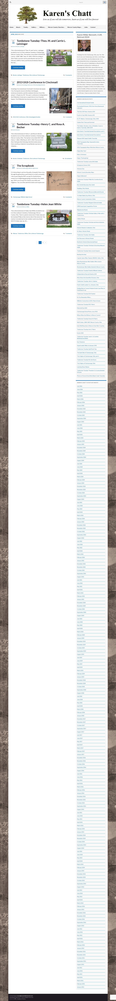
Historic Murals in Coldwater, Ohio (86, 227)
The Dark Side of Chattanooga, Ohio (86, 352)
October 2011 (81, 958)
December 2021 (81, 564)
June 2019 (80, 660)
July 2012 (79, 929)
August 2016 (80, 770)
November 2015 (81, 799)
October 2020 (81, 609)
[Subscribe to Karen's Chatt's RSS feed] (10, 2)
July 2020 (79, 618)
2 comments (68, 117)
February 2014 (81, 867)
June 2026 (80, 389)
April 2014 (80, 861)
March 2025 (80, 438)
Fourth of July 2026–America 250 (86, 115)
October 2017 (81, 725)
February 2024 (81, 480)
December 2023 (81, 486)
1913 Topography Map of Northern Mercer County (90, 147)
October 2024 (81, 454)
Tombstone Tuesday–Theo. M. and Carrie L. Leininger (41, 42)
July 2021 (79, 580)
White (27, 206)
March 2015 (80, 825)
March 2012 (80, 942)
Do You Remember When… (84, 297)
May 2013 (79, 896)
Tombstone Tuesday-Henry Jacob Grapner (88, 251)
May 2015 (79, 819)
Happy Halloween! (82, 176)
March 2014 (80, 864)
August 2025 (80, 421)
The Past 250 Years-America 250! (86, 111)
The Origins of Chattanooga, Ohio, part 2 (88, 356)
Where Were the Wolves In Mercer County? (89, 315)
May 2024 (79, 470)
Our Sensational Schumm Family (85, 102)
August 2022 (80, 538)
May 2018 (79, 702)
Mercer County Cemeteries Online (86, 199)
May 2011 (79, 974)
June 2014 (80, 854)
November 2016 (81, 761)
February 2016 (81, 790)
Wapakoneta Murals (82, 210)
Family (26, 27)
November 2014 (81, 838)
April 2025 (80, 434)
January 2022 (80, 560)
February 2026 (81, 402)
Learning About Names (83, 367)
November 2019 (81, 644)
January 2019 (80, 677)
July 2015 (79, 812)
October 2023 (81, 492)
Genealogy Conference (27, 85)
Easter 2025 (80, 333)
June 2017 (80, 738)
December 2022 (81, 525)
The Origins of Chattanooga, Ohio (86, 363)
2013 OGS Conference (19, 117)
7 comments (68, 233)
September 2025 (81, 418)
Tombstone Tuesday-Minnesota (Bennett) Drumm (90, 192)
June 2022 (80, 544)
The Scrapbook (25, 165)
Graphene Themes (21, 999)
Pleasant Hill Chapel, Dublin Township (87, 138)
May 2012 (79, 935)
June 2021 (80, 583)
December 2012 (81, 912)
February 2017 (81, 751)
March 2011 (80, 980)
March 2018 (80, 709)
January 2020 (80, 638)
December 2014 (81, 835)
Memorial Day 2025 (82, 308)
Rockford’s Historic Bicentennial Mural (87, 242)
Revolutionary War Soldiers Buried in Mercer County (91, 267)
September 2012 (81, 922)
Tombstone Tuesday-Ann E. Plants (86, 329)
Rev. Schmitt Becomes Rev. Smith (86, 185)
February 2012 (81, 945)
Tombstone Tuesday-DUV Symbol (86, 293)
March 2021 (80, 593)
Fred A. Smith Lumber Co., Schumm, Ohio (88, 284)
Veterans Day (80, 168)
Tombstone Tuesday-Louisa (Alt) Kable (87, 161)
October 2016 (81, 764)
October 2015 (81, 803)
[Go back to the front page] (58, 15)
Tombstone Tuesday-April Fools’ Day (87, 349)
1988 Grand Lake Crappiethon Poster (87, 206)
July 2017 (79, 735)
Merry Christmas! (81, 154)
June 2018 (80, 699)
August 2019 (80, 654)
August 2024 (80, 460)
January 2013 (80, 909)
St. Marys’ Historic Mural (83, 231)
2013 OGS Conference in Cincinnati (37, 82)
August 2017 (80, 732)
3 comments (68, 75)
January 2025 (80, 444)
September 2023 (81, 496)
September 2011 (81, 961)
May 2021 (79, 586)
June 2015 (80, 816)
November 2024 (81, 450)
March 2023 (80, 515)
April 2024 (80, 473)
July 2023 (79, 502)
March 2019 (80, 670)
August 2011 (80, 964)
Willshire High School (33, 168)
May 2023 (79, 509)
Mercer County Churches (56, 27)
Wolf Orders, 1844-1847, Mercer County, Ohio (89, 322)
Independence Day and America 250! (87, 274)
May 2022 (79, 547)
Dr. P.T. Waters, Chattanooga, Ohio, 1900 (88, 118)
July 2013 (79, 890)
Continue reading (18, 67)
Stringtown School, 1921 (83, 165)
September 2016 (81, 767)
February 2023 (81, 518)
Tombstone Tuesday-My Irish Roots (86, 359)
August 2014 (80, 848)
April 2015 (80, 822)
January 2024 (80, 483)
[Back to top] (112, 991)
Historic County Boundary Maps (85, 172)
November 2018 (81, 683)
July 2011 (79, 967)
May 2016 (79, 780)
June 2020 (80, 622)
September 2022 (81, 534)
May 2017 (79, 741)
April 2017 (80, 744)
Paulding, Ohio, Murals (83, 188)
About (18, 27)
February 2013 (81, 906)
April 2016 (80, 783)
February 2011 (81, 984)
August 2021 (80, 576)
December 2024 (81, 447)
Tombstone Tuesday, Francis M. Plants (87, 318)
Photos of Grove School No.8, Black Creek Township (91, 376)
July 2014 (79, 851)
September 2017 (81, 728)
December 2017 (81, 719)
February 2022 (81, 557)
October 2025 (81, 415)
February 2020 (81, 635)
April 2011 (80, 977)
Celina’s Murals (81, 218)
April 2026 (80, 396)
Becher (18, 46)
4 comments (68, 197)
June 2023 (80, 505)
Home (11, 27)
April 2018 (80, 706)
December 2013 (81, 874)
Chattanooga (25, 168)
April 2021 (80, 589)
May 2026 (79, 392)
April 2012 (80, 938)
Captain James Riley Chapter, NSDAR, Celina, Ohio (90, 258)
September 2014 (81, 845)
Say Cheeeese (81, 342)
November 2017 (81, 722)
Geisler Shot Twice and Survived (85, 122)
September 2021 (81, 573)
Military (42, 27)
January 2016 (80, 793)
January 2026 (80, 405)
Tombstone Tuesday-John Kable (85, 234)
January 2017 (80, 754)
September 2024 (81, 457)
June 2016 (80, 777)
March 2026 (80, 399)
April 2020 (80, 628)
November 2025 (81, 412)
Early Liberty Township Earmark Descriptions (89, 135)
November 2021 (81, 567)
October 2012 (81, 919)
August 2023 (80, 499)
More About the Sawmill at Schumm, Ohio (88, 277)
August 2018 (80, 693)
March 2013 (80, 903)
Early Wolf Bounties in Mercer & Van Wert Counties (90, 326)
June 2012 (80, 932)
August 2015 (80, 809)
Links (86, 27)
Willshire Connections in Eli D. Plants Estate (88, 301)
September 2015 (81, 806)
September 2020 (81, 612)
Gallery (33, 27)
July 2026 (79, 386)
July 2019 (79, 657)
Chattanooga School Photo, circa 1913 (87, 311)
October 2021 (81, 570)
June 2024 (80, 467)
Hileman (24, 206)
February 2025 (81, 441)
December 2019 (81, 641)
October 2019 (81, 648)
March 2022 (80, 554)
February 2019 (81, 673)
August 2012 (80, 925)
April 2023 (80, 512)
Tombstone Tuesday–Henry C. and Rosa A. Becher (41, 126)
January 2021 (80, 599)
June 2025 (80, 428)
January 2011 (80, 987)
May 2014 (79, 858)
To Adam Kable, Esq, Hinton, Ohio (86, 195)
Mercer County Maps (74, 27)
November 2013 (81, 877)
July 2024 (79, 463)
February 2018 (81, 712)
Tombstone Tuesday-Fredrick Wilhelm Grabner (89, 270)
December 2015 (81, 796)
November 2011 (81, 954)
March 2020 (80, 631)
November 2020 (81, 606)
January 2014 (80, 870)
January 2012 (80, 948)
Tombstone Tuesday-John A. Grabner (87, 281)
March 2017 (80, 748)
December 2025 (81, 408)
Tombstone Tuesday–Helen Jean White (39, 204)
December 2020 (81, 602)
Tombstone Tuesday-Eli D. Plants (86, 304)
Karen (13, 46)
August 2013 (80, 887)
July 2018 (79, 696)
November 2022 (81, 528)
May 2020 (79, 625)
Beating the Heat (81, 254)
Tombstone (26, 75)
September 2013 (81, 883)
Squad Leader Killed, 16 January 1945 (87, 345)
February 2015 (81, 828)
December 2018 (81, 680)
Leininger (22, 46)
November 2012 (81, 916)
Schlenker (20, 158)
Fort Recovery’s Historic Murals (85, 238)
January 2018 (80, 715)
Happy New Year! (81, 151)
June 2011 (80, 971)
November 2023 (81, 489)
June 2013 (80, 893)
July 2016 (79, 774)
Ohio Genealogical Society (39, 85)
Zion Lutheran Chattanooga (37, 75)
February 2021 (81, 596)
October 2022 (81, 531)
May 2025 (79, 431)
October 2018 (81, 686)
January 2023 (80, 522)
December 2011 (81, 951)
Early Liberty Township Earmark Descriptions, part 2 (90, 131)
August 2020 (80, 615)
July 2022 (79, 541)
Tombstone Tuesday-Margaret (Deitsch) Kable (89, 202)
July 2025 (79, 425)
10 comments (68, 158)
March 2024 (80, 476)
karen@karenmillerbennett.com (25, 995)
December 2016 (81, 757)
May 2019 (79, 664)
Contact (93, 27)
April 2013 (80, 900)
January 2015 (80, 832)
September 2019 (81, 651)
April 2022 (80, 551)
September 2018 (81, 690)
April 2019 (80, 667)
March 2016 (80, 786)
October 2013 (81, 880)
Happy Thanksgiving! (82, 158)
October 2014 (81, 841)
